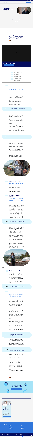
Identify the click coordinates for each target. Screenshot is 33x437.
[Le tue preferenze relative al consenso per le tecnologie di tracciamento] (31, 435)
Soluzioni (12, 2)
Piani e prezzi (15, 2)
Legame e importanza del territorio (17, 74)
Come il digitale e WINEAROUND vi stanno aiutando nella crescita (18, 80)
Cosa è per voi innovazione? (17, 78)
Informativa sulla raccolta (12, 436)
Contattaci (21, 425)
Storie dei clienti (19, 2)
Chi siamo (24, 2)
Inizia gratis (28, 2)
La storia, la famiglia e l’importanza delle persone (18, 73)
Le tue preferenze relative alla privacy (18, 436)
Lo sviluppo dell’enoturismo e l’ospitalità (17, 76)
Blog (22, 2)
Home (9, 2)
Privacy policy (17, 434)
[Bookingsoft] (4, 2)
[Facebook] (9, 430)
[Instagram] (11, 430)
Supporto (10, 425)
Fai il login (30, 0)
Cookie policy (20, 434)
